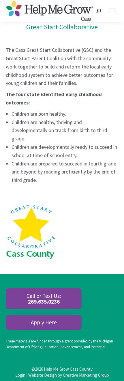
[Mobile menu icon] (112, 11)
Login (20, 375)
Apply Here (44, 322)
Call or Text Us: (44, 298)
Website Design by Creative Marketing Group (68, 375)
